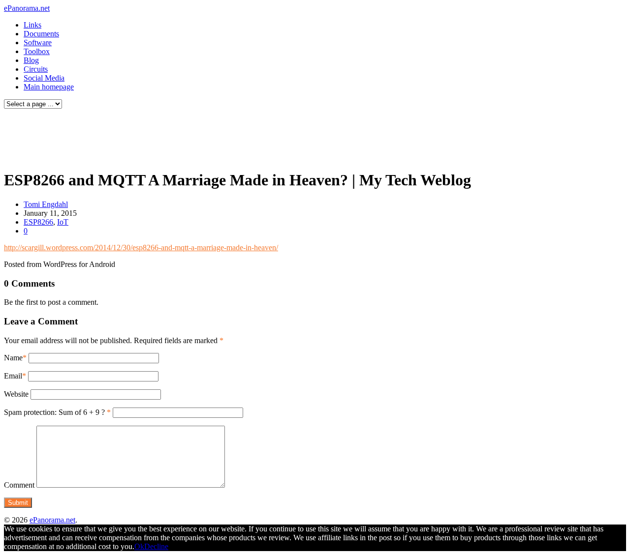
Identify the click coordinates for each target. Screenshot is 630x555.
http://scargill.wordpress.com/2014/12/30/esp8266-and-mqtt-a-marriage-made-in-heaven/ (141, 247)
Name (13, 357)
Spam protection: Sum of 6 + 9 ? (54, 412)
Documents (41, 33)
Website (16, 394)
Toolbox (37, 51)
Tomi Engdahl (46, 204)
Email (13, 376)
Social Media (44, 78)
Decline (156, 546)
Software (38, 42)
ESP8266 (38, 222)
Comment (19, 485)
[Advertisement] (189, 137)
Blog (31, 60)
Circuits (36, 69)
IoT (62, 222)
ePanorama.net (27, 8)
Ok (139, 546)
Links (32, 25)
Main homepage (49, 87)
